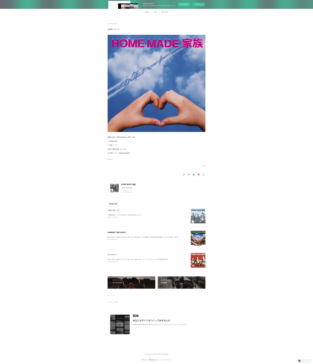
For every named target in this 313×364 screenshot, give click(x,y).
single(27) (110, 159)
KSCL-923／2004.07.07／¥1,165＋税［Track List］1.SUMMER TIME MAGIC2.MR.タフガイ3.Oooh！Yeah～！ (144, 237)
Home (147, 12)
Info (155, 12)
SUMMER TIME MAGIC (117, 232)
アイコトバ (112, 254)
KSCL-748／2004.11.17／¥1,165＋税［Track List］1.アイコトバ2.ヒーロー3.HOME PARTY (138, 259)
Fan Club (165, 12)
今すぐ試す (184, 4)
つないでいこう (114, 210)
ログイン (198, 4)
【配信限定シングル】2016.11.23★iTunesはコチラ (125, 215)
